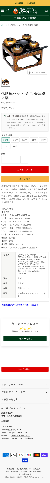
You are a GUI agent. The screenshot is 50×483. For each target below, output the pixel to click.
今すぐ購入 (25, 179)
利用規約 (10, 469)
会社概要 (5, 421)
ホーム (4, 25)
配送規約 (36, 469)
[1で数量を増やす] (24, 159)
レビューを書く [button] (25, 338)
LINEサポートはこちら (20, 435)
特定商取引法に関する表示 (31, 471)
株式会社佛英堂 (25, 474)
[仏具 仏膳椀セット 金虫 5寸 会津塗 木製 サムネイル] (5, 82)
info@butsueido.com (18, 432)
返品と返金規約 (12, 471)
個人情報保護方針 (24, 469)
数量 (3, 154)
